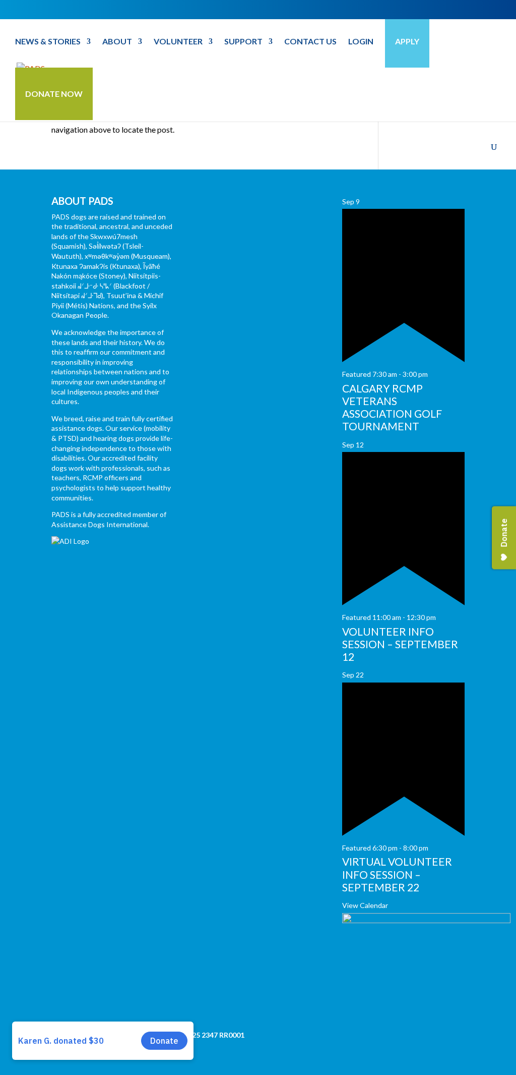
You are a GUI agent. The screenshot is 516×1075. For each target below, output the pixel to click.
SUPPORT (243, 42)
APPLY (407, 41)
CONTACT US (310, 42)
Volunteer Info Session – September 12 (400, 644)
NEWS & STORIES (48, 42)
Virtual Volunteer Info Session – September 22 (397, 874)
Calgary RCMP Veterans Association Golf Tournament (392, 407)
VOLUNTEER (178, 42)
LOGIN (360, 42)
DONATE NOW (54, 93)
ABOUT (117, 42)
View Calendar (365, 905)
